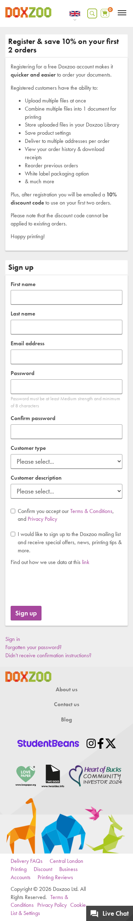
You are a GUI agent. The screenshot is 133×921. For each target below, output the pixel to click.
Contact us (66, 704)
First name (23, 284)
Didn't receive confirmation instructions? (48, 655)
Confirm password (33, 418)
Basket (106, 11)
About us (66, 689)
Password (22, 373)
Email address (27, 343)
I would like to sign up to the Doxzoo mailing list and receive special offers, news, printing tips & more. (70, 542)
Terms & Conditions (91, 511)
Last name (23, 313)
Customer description (36, 477)
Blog (66, 719)
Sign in (12, 639)
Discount (43, 869)
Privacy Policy (42, 519)
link (85, 562)
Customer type (28, 448)
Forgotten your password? (33, 647)
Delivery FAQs (27, 861)
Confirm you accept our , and (66, 515)
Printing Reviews (55, 877)
